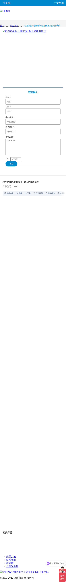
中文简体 (59, 3)
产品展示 (14, 25)
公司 (8, 107)
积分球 (10, 563)
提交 (11, 164)
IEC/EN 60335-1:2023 (10, 304)
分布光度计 (12, 566)
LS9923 (17, 518)
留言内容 (10, 137)
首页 (2, 25)
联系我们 (11, 559)
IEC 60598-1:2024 (12, 311)
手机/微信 (10, 117)
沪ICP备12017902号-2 (37, 572)
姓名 (8, 97)
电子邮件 (10, 127)
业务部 (6, 3)
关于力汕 (11, 556)
